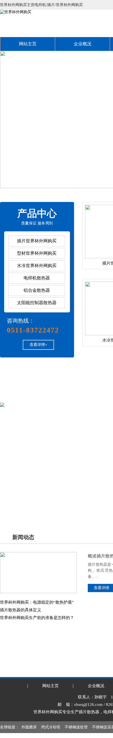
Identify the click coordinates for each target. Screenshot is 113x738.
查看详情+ (38, 345)
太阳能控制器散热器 (36, 302)
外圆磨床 (29, 727)
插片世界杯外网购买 (36, 240)
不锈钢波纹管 (76, 727)
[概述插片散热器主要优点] (38, 554)
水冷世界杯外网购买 (36, 265)
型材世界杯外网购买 (36, 253)
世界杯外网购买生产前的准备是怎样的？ (37, 617)
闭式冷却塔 (50, 727)
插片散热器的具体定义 (20, 610)
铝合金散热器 (37, 290)
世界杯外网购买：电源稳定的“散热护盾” (37, 602)
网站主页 (27, 43)
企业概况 (82, 43)
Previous (9, 119)
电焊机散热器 (37, 278)
